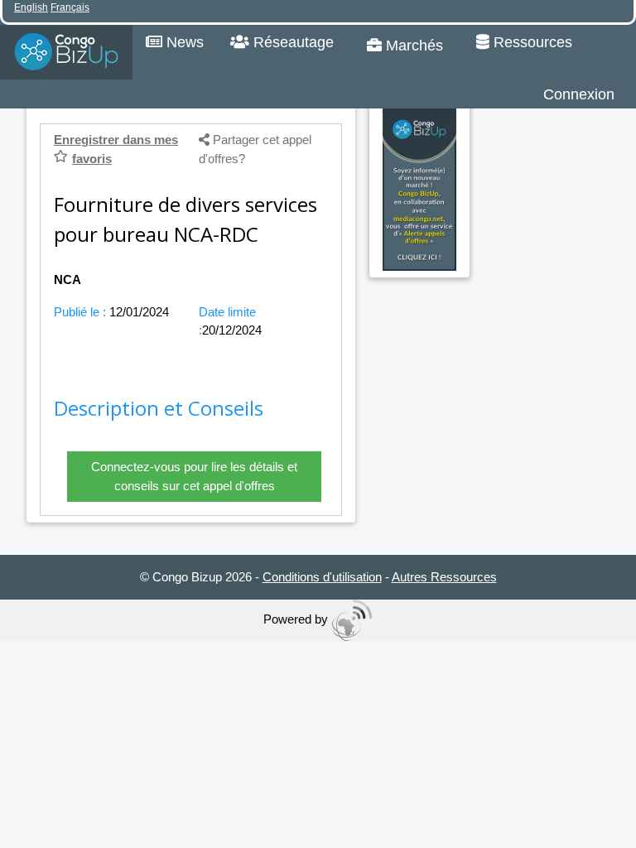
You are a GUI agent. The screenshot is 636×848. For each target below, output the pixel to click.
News (183, 42)
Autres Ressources (444, 577)
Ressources (530, 42)
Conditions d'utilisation (322, 577)
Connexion (578, 94)
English (31, 7)
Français (70, 7)
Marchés (412, 45)
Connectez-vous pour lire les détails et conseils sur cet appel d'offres (194, 476)
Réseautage (291, 42)
